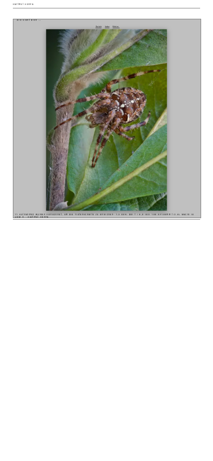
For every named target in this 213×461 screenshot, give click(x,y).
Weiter (115, 26)
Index (107, 26)
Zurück (99, 26)
